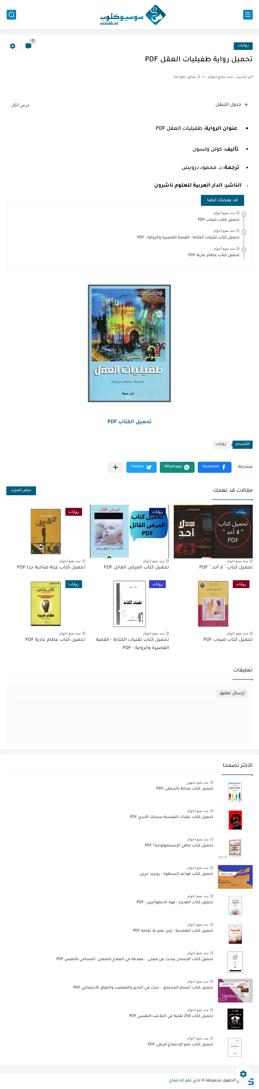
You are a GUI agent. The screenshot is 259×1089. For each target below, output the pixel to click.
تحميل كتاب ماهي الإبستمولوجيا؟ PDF (179, 846)
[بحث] (11, 15)
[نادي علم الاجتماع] (129, 14)
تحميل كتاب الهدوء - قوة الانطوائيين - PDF (174, 902)
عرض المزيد (21, 491)
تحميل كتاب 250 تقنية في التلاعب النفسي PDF (171, 1016)
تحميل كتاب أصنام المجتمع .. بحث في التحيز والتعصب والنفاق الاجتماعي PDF (143, 988)
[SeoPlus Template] (250, 1081)
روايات (243, 46)
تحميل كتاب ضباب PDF (218, 220)
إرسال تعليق (232, 693)
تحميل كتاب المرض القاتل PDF (136, 567)
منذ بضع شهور (197, 782)
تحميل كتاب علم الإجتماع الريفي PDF (180, 1045)
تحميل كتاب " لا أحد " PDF (226, 567)
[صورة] (235, 791)
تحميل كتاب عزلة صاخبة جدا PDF (51, 567)
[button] (215, 467)
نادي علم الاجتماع (185, 1081)
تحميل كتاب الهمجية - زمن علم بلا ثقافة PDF (173, 931)
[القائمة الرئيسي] (248, 15)
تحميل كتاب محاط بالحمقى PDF (184, 789)
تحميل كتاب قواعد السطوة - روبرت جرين (176, 874)
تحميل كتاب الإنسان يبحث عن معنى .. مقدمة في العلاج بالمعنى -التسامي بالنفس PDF (134, 959)
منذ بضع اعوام (224, 213)
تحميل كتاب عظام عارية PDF (213, 255)
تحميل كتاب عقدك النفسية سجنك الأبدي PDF (171, 817)
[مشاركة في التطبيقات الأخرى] (115, 467)
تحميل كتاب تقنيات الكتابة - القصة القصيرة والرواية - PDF (188, 238)
